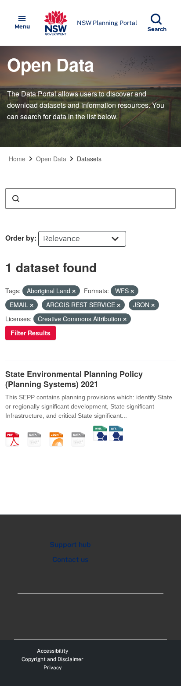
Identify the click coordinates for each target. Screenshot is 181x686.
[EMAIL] (37, 430)
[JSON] (59, 430)
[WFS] (116, 430)
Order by (19, 238)
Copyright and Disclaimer (52, 659)
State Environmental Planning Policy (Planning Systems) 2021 (74, 379)
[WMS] (100, 430)
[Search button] (15, 198)
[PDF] (15, 430)
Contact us (70, 559)
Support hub (70, 544)
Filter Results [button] (31, 332)
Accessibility (52, 651)
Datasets (89, 158)
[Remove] (74, 291)
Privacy (52, 668)
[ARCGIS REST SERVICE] (81, 430)
